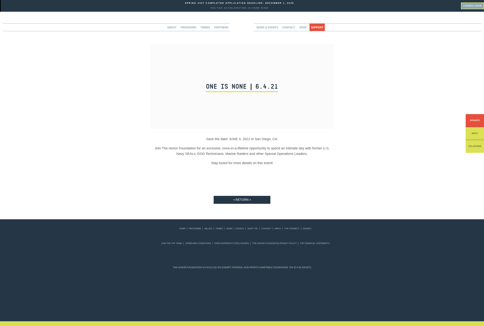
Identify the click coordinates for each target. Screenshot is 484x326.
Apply (475, 133)
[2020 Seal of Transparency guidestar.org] (196, 282)
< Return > (242, 199)
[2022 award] (242, 304)
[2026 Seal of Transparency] (324, 282)
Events (240, 229)
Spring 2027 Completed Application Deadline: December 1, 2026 (239, 3)
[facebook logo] (445, 5)
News (229, 229)
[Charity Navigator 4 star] (232, 282)
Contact (288, 27)
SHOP (303, 27)
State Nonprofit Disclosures (231, 243)
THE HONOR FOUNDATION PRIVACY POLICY (274, 243)
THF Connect (291, 229)
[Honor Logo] (242, 28)
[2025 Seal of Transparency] (306, 282)
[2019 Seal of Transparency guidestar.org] (178, 282)
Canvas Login (472, 6)
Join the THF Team (171, 243)
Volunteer (474, 146)
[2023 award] (273, 304)
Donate (475, 120)
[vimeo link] (425, 5)
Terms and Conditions (198, 243)
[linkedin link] (435, 5)
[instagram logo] (456, 5)
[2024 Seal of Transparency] (288, 282)
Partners (221, 27)
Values (208, 229)
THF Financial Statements (315, 243)
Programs (195, 229)
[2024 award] (305, 304)
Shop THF (252, 229)
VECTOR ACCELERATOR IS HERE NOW (239, 8)
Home (182, 229)
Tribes (205, 27)
